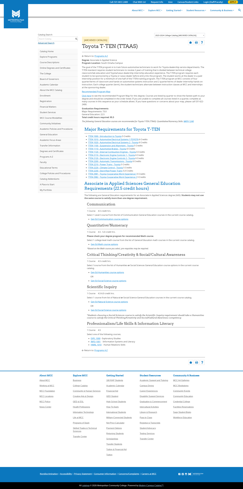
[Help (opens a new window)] (201, 42)
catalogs (86, 485)
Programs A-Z (46, 156)
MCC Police (44, 402)
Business (77, 380)
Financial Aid (112, 391)
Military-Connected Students (119, 418)
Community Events (181, 391)
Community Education (183, 396)
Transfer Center (80, 436)
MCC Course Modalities (51, 118)
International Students (116, 412)
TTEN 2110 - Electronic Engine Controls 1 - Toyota (111, 155)
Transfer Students (114, 444)
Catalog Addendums (49, 179)
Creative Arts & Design (83, 396)
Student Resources (195, 10)
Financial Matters (48, 106)
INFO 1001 (96, 341)
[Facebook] (179, 474)
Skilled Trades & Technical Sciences (85, 429)
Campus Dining (147, 386)
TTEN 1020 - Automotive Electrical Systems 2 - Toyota (113, 142)
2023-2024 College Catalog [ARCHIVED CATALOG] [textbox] (175, 35)
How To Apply (112, 407)
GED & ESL (78, 402)
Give (170, 2)
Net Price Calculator (115, 423)
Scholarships (112, 439)
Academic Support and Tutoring (154, 380)
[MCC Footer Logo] (195, 474)
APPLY (233, 2)
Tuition (109, 455)
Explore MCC (154, 10)
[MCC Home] (16, 16)
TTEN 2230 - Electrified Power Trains (105, 170)
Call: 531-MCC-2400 (119, 2)
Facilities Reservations (183, 407)
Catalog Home (47, 51)
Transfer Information (50, 145)
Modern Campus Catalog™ (151, 485)
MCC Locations (46, 396)
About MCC (137, 10)
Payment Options (114, 428)
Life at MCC (78, 418)
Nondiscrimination (49, 473)
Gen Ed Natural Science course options (109, 301)
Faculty (43, 162)
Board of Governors (49, 79)
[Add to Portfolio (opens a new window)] (190, 42)
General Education (49, 134)
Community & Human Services (86, 391)
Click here (86, 95)
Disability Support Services (152, 396)
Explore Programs (48, 56)
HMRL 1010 (96, 344)
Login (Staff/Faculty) (213, 2)
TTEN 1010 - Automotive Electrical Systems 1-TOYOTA (113, 139)
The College (45, 73)
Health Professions (81, 407)
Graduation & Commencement (153, 402)
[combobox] (179, 35)
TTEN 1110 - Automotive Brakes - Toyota (107, 148)
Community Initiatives (50, 123)
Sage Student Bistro (182, 412)
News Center (45, 407)
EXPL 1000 (95, 338)
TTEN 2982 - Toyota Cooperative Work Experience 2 (112, 177)
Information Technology (83, 412)
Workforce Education (182, 418)
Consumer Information (105, 473)
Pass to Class (146, 418)
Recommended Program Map (96, 91)
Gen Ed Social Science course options (108, 280)
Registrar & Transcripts (150, 423)
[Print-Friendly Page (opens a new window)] (196, 42)
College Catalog (80, 386)
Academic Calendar (49, 84)
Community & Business (221, 10)
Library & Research (148, 412)
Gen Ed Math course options (104, 244)
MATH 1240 (189, 121)
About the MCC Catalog (51, 90)
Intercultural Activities (149, 407)
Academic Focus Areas (50, 140)
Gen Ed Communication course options (109, 219)
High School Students (116, 402)
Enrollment (45, 95)
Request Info (157, 2)
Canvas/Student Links (188, 2)
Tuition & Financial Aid (116, 449)
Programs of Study (81, 423)
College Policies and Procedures (55, 173)
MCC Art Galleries (181, 380)
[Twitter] (183, 474)
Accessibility (66, 473)
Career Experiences (149, 391)
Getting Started (173, 10)
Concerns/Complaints (128, 473)
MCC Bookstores (180, 386)
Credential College (181, 402)
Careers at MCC (148, 473)
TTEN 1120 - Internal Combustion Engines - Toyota (112, 152)
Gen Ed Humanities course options (107, 272)
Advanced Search (46, 43)
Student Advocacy (148, 428)
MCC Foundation (47, 391)
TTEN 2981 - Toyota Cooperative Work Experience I (112, 174)
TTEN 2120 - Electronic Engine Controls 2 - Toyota (111, 158)
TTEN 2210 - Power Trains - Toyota (104, 164)
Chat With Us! (139, 2)
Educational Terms (49, 167)
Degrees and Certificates (52, 151)
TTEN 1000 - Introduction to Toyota (105, 136)
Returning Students (115, 433)
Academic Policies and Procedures (56, 129)
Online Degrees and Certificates (55, 68)
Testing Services (147, 433)
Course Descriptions (49, 62)
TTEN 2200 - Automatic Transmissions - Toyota (110, 161)
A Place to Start (47, 184)
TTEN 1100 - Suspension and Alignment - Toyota (111, 145)
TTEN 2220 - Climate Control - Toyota (105, 167)
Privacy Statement (83, 473)
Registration (46, 101)
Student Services (48, 112)
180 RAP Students (114, 380)
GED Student (112, 396)
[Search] (239, 10)
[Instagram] (186, 474)
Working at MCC (46, 386)
